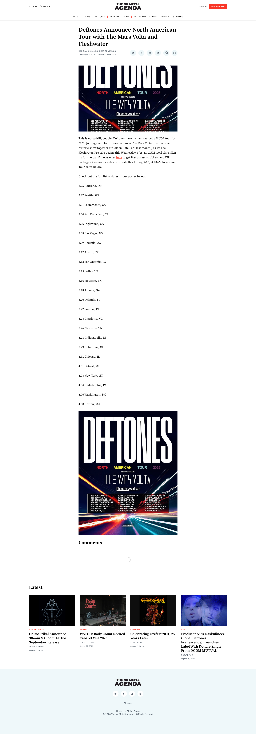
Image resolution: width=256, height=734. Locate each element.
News (87, 17)
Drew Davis (187, 655)
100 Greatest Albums (145, 17)
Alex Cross (136, 642)
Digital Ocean (133, 711)
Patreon (114, 17)
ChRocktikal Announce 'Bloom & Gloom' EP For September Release (47, 638)
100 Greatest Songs (172, 17)
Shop (126, 17)
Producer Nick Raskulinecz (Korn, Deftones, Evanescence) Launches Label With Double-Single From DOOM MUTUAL (202, 642)
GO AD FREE (218, 6)
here (119, 157)
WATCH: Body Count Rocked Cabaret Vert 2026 (102, 636)
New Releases (36, 629)
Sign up (128, 703)
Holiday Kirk (85, 51)
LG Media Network (144, 714)
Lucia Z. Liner (36, 647)
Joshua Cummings (106, 51)
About (76, 17)
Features (100, 17)
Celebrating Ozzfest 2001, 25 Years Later (152, 636)
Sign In (203, 6)
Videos (83, 629)
